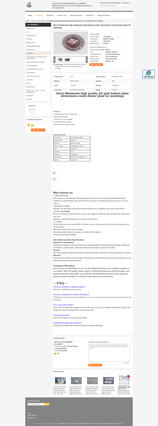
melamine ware (30, 35)
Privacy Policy (37, 423)
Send (47, 404)
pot (27, 32)
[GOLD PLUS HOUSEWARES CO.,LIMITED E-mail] (58, 353)
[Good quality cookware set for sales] (32, 109)
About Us (50, 15)
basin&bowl (29, 95)
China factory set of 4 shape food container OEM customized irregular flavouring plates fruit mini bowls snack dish (75, 391)
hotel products (30, 72)
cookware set (30, 28)
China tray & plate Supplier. (50, 423)
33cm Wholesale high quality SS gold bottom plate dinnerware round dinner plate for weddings (70, 66)
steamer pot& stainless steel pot (35, 62)
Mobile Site (32, 418)
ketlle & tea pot (30, 49)
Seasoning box (30, 87)
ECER (121, 423)
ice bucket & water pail (33, 76)
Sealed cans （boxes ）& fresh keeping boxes (35, 91)
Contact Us (90, 15)
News (29, 413)
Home (30, 15)
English (127, 3)
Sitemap (34, 415)
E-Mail (29, 415)
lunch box (29, 39)
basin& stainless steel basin (34, 69)
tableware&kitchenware (33, 46)
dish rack (29, 99)
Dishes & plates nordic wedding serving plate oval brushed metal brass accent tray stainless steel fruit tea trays (92, 391)
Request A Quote (104, 15)
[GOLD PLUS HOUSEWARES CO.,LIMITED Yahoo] (55, 353)
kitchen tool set (30, 42)
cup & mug (29, 80)
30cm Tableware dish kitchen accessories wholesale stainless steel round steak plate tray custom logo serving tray (60, 391)
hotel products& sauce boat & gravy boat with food (36, 57)
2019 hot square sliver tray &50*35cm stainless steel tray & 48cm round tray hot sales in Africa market (124, 390)
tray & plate (41, 21)
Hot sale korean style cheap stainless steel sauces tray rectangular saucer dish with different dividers (108, 390)
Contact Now (97, 64)
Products (39, 15)
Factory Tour (62, 15)
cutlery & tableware (32, 65)
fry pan (28, 83)
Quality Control (76, 15)
